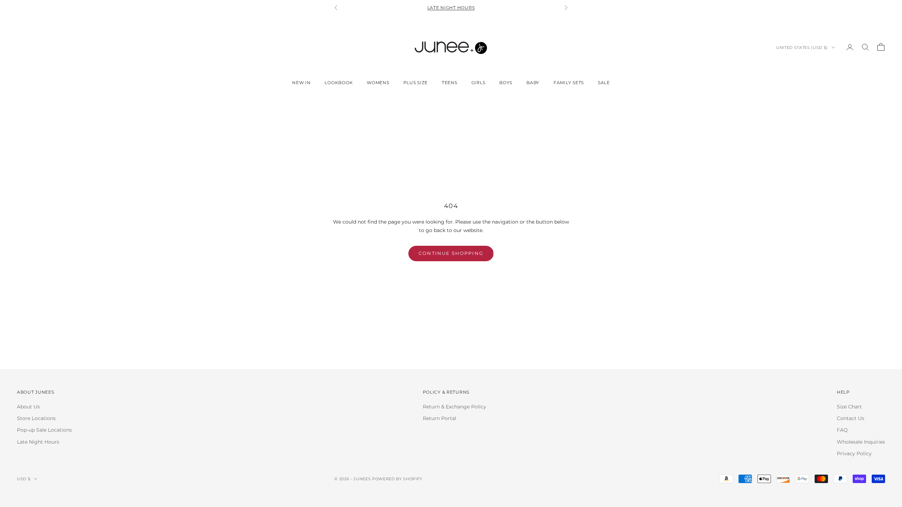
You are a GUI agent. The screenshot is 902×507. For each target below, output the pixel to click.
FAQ (842, 430)
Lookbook (339, 82)
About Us (28, 406)
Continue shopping (451, 253)
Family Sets (569, 82)
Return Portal (439, 418)
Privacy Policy (854, 453)
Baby (532, 82)
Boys (505, 82)
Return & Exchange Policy (454, 406)
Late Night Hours (451, 7)
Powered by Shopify (397, 478)
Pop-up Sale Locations (44, 430)
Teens (449, 82)
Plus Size (415, 82)
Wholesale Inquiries (861, 442)
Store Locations (36, 418)
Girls (478, 82)
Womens (378, 82)
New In (301, 82)
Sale (604, 82)
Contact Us (850, 418)
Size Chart (849, 406)
